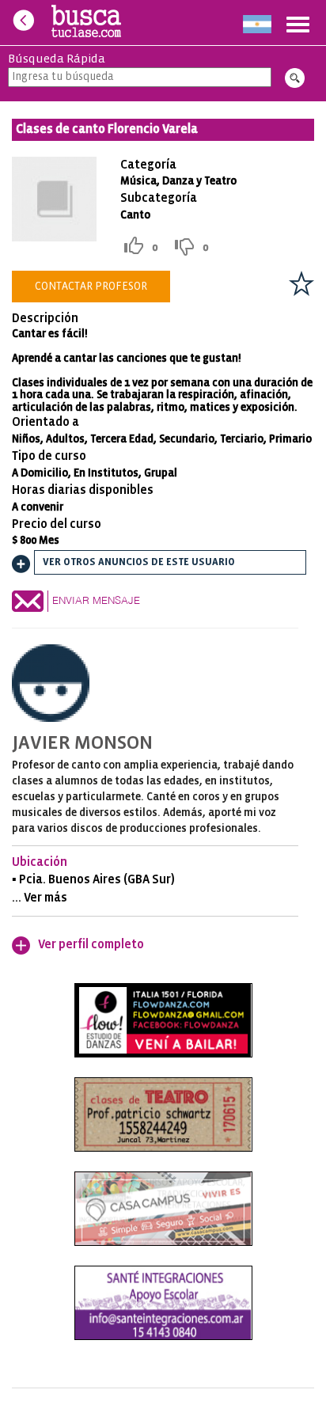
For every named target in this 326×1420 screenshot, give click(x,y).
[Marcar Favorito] (301, 283)
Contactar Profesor (91, 286)
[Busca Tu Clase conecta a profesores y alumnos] (86, 22)
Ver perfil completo (91, 945)
